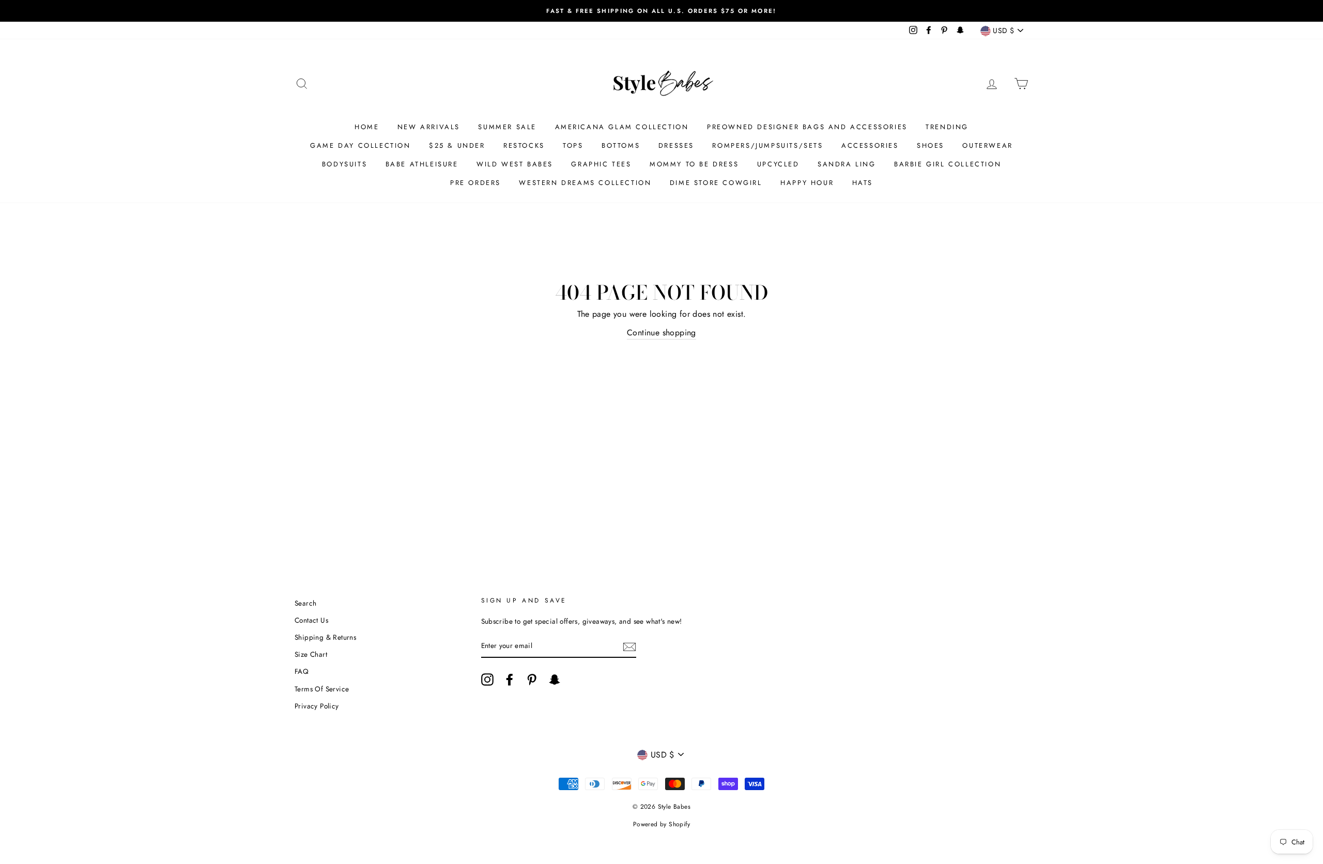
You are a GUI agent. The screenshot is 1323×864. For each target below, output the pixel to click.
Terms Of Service (322, 689)
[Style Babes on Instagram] (487, 679)
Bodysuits (344, 164)
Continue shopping (661, 332)
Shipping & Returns (325, 637)
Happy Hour (807, 183)
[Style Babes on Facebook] (509, 679)
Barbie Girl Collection (947, 164)
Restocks (524, 145)
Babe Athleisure (422, 164)
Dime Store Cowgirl (716, 183)
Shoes (930, 145)
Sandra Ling (847, 164)
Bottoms (621, 145)
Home (367, 127)
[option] (661, 11)
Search (305, 603)
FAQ (302, 671)
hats (862, 183)
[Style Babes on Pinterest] (532, 679)
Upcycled (778, 164)
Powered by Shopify (661, 824)
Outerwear (987, 145)
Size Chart (311, 654)
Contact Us (311, 620)
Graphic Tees (601, 164)
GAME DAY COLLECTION (360, 145)
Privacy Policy (317, 706)
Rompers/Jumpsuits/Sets (767, 145)
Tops (573, 145)
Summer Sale (507, 127)
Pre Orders (475, 183)
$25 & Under (457, 145)
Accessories (870, 145)
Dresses (676, 145)
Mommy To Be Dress (694, 164)
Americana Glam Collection (622, 127)
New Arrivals (428, 127)
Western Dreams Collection (585, 183)
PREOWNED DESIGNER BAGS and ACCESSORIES (807, 127)
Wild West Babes (514, 164)
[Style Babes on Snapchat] (554, 679)
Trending (947, 127)
